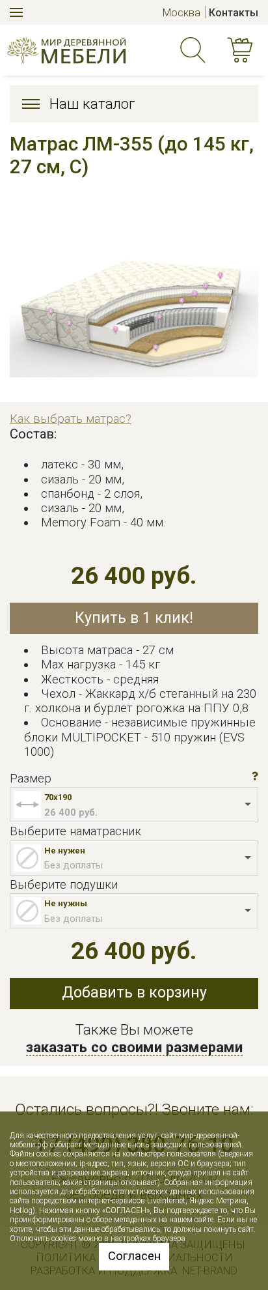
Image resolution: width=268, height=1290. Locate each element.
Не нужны (65, 903)
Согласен (134, 1256)
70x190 (58, 797)
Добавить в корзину (134, 992)
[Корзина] (242, 50)
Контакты (233, 13)
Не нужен (64, 850)
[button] (255, 776)
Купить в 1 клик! (134, 618)
